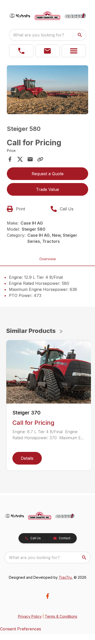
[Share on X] (20, 159)
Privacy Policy (30, 616)
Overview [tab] (47, 259)
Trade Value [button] (47, 189)
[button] (21, 51)
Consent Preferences (20, 628)
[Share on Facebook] (10, 159)
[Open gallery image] (47, 89)
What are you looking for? (38, 34)
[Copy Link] (40, 159)
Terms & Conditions (61, 616)
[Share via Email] (30, 159)
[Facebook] (47, 596)
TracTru (65, 577)
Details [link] (27, 458)
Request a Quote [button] (48, 173)
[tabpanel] (47, 90)
